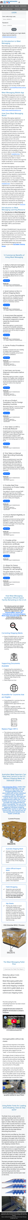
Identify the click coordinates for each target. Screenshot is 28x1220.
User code (8, 16)
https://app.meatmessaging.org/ (11, 110)
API (8, 6)
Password (5, 23)
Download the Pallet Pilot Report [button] (14, 969)
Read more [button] (6, 280)
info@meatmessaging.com (9, 37)
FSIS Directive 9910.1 (10, 787)
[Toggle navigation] (19, 2)
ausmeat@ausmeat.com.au (18, 87)
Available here (16, 154)
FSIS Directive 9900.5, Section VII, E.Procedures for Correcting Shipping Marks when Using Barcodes (13, 613)
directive (22, 204)
